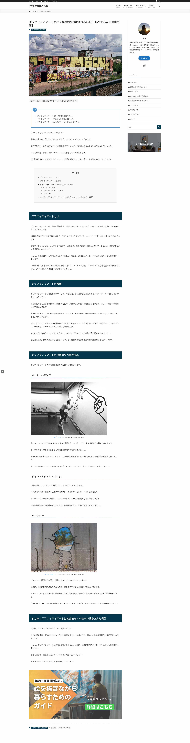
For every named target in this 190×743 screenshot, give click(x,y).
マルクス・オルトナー (50, 574)
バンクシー (47, 193)
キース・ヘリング (49, 188)
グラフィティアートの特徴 (50, 181)
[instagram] (156, 1)
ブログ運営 (134, 105)
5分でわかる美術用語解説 (39, 29)
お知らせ (133, 82)
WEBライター (135, 110)
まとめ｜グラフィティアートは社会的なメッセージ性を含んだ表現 (66, 197)
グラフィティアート (64, 728)
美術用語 (54, 728)
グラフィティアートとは (49, 177)
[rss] (159, 1)
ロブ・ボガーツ (59, 437)
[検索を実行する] (159, 127)
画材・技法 (134, 92)
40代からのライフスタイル (139, 101)
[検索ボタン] (158, 5)
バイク (132, 119)
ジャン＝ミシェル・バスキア (53, 190)
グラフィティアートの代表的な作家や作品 (56, 185)
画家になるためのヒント (138, 87)
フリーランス (135, 114)
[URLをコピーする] (2, 371)
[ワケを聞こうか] (39, 6)
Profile (144, 58)
